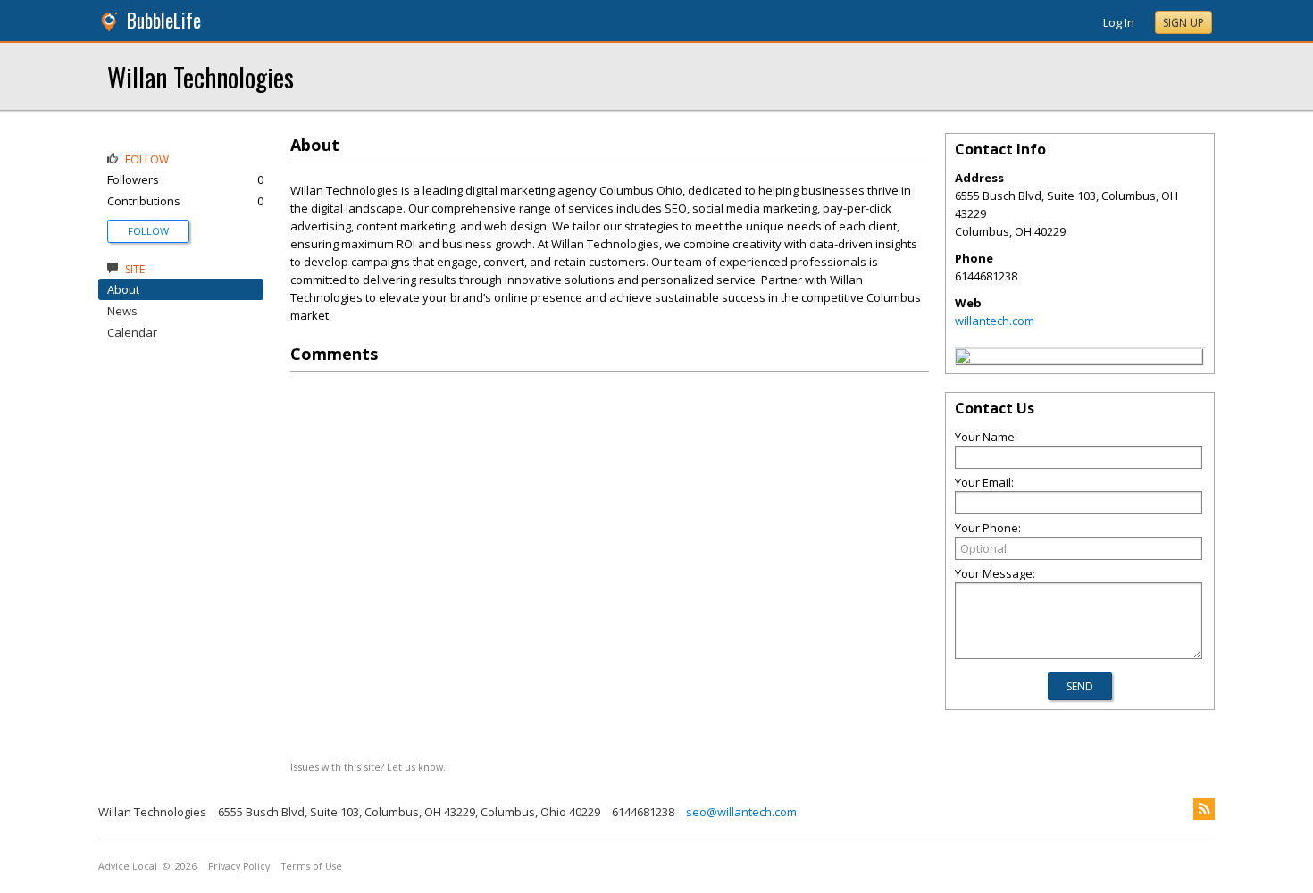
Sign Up (1183, 22)
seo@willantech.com (741, 812)
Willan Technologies (200, 76)
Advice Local (127, 866)
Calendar (132, 332)
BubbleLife (164, 20)
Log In (1118, 22)
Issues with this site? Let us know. (368, 766)
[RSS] (1204, 809)
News (122, 311)
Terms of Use (311, 866)
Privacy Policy (239, 866)
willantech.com (994, 321)
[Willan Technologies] (963, 359)
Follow (148, 231)
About (123, 289)
